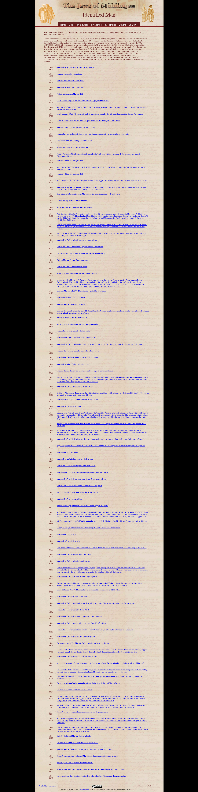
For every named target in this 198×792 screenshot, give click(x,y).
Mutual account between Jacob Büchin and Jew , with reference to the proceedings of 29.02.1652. (101, 548)
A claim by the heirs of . (75, 763)
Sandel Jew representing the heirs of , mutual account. (87, 756)
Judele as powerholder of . (77, 273)
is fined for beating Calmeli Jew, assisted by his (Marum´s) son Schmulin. (95, 630)
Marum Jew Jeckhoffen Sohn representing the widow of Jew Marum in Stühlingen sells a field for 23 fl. (100, 663)
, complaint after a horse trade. (70, 81)
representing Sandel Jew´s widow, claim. (81, 479)
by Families (110, 25)
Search (132, 25)
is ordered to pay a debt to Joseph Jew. (75, 67)
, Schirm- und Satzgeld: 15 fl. (70, 161)
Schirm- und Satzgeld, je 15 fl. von (72, 147)
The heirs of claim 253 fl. (77, 743)
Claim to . (72, 260)
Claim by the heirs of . (74, 736)
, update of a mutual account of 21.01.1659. (84, 749)
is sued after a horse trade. (71, 87)
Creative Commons (83, 790)
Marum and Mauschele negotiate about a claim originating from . (91, 776)
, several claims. (78, 400)
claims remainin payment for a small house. (83, 472)
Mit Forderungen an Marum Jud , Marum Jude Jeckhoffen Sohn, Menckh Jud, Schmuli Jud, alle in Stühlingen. (103, 521)
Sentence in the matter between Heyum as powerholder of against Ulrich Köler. (88, 121)
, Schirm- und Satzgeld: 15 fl (70, 174)
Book (71, 25)
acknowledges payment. (77, 576)
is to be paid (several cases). (78, 656)
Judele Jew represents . (76, 207)
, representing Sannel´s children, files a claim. (76, 127)
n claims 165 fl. (73, 610)
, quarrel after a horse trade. (69, 74)
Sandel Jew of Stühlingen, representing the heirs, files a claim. (90, 769)
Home (63, 25)
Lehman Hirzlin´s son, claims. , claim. (81, 253)
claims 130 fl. (71, 298)
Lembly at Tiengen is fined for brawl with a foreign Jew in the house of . (88, 528)
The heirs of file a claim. (74, 690)
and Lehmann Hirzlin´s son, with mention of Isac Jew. (86, 371)
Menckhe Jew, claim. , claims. (78, 492)
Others (122, 25)
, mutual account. (77, 337)
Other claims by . (72, 201)
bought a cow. (73, 561)
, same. (67, 452)
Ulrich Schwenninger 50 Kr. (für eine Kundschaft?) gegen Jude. (83, 101)
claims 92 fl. (72, 596)
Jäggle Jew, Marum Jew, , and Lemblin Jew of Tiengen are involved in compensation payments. (101, 446)
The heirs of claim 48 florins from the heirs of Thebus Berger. (88, 683)
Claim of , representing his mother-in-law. (75, 141)
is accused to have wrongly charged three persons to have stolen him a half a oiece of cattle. (100, 439)
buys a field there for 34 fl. (76, 466)
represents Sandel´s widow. (78, 357)
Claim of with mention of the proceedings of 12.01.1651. (88, 590)
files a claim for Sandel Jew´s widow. (81, 623)
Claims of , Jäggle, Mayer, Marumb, (81, 291)
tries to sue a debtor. (75, 386)
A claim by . (72, 318)
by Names (96, 25)
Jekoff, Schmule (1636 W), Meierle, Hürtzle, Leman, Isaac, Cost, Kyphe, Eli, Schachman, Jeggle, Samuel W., (100, 114)
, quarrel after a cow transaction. (80, 616)
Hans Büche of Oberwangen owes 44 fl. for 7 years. (88, 194)
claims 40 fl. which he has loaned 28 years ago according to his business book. (96, 603)
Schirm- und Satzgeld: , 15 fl (70, 94)
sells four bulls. (73, 331)
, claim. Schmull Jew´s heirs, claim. (79, 486)
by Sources (82, 25)
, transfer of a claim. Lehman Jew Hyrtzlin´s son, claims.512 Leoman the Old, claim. (99, 344)
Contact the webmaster (47, 786)
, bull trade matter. (74, 554)
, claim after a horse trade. (78, 351)
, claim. (72, 267)
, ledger (69, 541)
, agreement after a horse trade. (80, 247)
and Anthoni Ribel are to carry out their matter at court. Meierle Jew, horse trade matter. (93, 134)
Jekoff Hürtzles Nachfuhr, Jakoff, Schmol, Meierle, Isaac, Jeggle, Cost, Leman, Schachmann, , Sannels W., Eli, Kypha (102, 181)
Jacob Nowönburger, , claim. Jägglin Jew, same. (82, 506)
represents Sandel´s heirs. (77, 240)
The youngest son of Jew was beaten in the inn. (83, 643)
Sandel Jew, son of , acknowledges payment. (82, 712)
